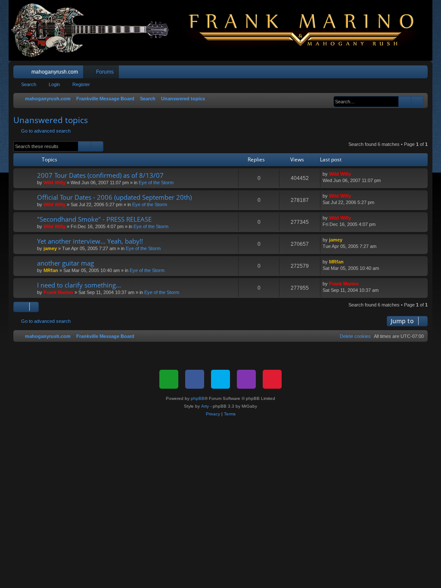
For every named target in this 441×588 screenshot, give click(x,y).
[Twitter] (220, 379)
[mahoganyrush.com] (220, 30)
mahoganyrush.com (54, 72)
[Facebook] (194, 379)
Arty (205, 406)
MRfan (50, 270)
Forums (105, 72)
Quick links (21, 73)
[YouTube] (272, 379)
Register (81, 84)
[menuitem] (395, 71)
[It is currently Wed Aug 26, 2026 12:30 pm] (329, 99)
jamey (50, 248)
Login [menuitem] (410, 73)
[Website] (168, 379)
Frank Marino (58, 292)
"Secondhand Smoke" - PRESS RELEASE (94, 219)
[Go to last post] (355, 174)
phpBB (198, 398)
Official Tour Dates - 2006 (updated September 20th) (114, 197)
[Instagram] (246, 379)
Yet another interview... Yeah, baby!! (90, 241)
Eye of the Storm (156, 182)
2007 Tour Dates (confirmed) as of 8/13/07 (100, 175)
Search (28, 84)
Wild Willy (54, 182)
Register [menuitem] (423, 73)
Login (54, 84)
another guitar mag (65, 263)
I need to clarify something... (79, 285)
